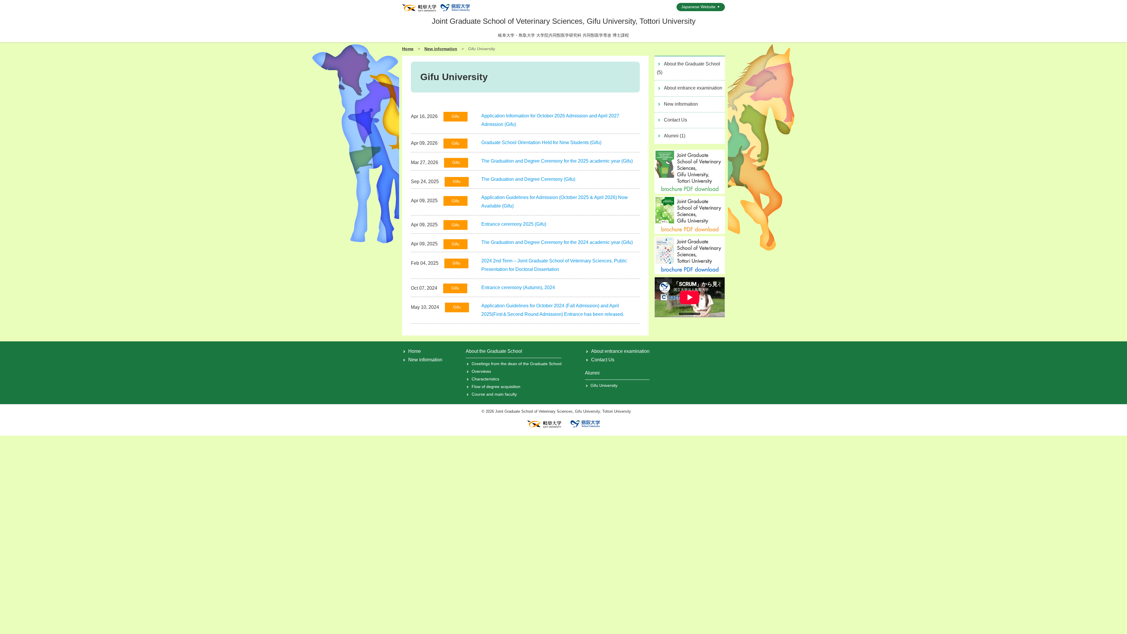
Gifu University (604, 385)
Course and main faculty (494, 394)
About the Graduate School (688, 68)
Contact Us (675, 119)
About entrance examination (693, 87)
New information (440, 48)
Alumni (674, 135)
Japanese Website (698, 6)
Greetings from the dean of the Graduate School (516, 363)
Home (408, 48)
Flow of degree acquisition (496, 386)
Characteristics (485, 379)
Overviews (481, 371)
